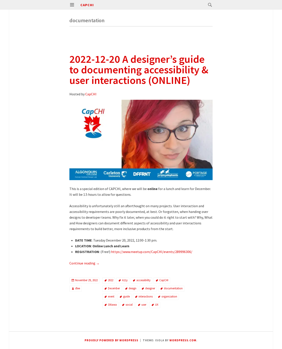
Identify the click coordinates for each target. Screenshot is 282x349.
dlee (77, 288)
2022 (110, 280)
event (111, 296)
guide (126, 296)
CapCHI (87, 5)
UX (156, 305)
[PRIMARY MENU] (72, 4)
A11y (125, 280)
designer (150, 288)
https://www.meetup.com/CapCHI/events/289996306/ (151, 251)
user (143, 305)
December (114, 288)
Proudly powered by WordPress (111, 340)
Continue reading (84, 263)
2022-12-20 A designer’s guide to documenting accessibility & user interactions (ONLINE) (138, 69)
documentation (173, 288)
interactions (146, 296)
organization (169, 296)
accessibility (143, 280)
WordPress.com (182, 340)
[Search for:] (209, 4)
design (132, 288)
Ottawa (112, 305)
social (129, 305)
